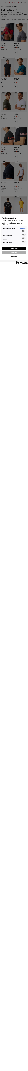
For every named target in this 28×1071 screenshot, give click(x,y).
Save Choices (14, 252)
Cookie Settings (14, 256)
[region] (14, 642)
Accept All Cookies (14, 248)
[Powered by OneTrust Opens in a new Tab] (21, 261)
